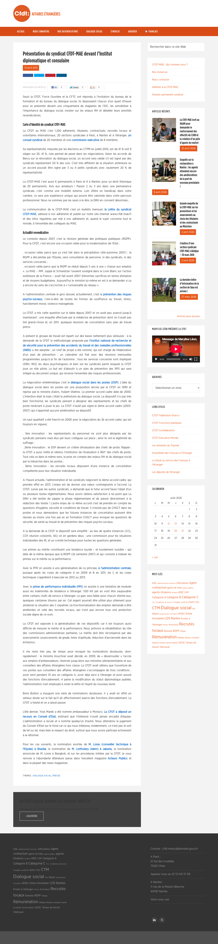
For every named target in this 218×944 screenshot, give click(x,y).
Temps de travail (51, 907)
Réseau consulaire (192, 638)
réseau (180, 637)
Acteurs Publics (117, 758)
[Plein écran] (195, 359)
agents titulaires (161, 592)
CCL (153, 602)
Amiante (175, 592)
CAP (186, 592)
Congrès (176, 602)
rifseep (183, 631)
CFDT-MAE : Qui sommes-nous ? (170, 64)
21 (183, 531)
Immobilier (158, 618)
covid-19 (184, 602)
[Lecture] (156, 359)
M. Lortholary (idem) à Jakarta (92, 749)
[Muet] (190, 359)
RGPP (176, 631)
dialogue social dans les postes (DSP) (94, 382)
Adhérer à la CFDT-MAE (165, 87)
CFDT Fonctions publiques (166, 423)
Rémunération (164, 637)
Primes (165, 625)
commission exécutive (85, 140)
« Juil (155, 557)
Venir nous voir (159, 899)
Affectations (182, 583)
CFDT (21, 13)
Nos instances (160, 72)
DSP (193, 609)
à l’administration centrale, (114, 568)
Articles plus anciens (188, 316)
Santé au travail (158, 643)
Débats (155, 614)
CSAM (191, 602)
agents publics (188, 588)
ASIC (181, 592)
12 (169, 523)
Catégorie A (159, 597)
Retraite (168, 631)
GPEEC (181, 614)
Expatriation (164, 614)
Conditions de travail (164, 602)
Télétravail (164, 647)
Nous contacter (160, 79)
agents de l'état (174, 588)
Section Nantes (172, 643)
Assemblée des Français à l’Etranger (172, 453)
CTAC (196, 602)
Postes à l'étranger (23, 889)
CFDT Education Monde (165, 438)
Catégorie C (190, 597)
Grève (189, 613)
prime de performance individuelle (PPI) (58, 586)
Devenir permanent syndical (167, 94)
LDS (167, 618)
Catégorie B (174, 597)
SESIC (182, 642)
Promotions (174, 625)
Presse (56, 776)
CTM (156, 608)
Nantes (175, 618)
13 (176, 523)
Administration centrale (166, 583)
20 (175, 531)
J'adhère (31, 816)
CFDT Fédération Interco (166, 415)
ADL (154, 583)
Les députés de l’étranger (166, 472)
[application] (176, 349)
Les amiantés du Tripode (165, 445)
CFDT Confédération (163, 430)
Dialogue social (42, 776)
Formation (173, 614)
